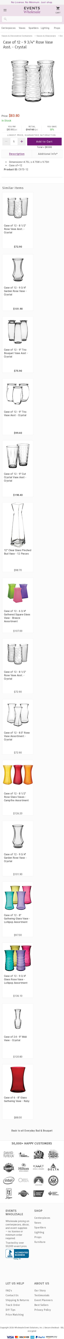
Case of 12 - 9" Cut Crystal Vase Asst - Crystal (15, 477)
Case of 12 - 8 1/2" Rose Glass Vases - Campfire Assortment (16, 797)
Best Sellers (41, 1305)
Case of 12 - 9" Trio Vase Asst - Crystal (15, 413)
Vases (22, 28)
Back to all (32, 1130)
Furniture (40, 1242)
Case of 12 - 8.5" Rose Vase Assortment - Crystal (17, 736)
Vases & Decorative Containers (17, 36)
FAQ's (9, 1290)
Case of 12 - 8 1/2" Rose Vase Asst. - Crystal (15, 229)
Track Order (13, 1305)
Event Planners (43, 1300)
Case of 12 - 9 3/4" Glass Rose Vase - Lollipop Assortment (16, 979)
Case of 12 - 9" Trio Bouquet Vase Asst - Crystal (16, 353)
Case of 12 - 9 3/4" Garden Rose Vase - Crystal (15, 291)
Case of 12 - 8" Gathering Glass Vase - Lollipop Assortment (17, 919)
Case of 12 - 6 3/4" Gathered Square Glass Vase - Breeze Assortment (17, 616)
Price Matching (15, 1314)
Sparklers (34, 28)
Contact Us (12, 1295)
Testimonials (42, 1295)
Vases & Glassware (46, 36)
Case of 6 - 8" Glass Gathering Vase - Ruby (16, 1099)
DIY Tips (10, 1309)
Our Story (40, 1290)
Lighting (45, 28)
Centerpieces (8, 28)
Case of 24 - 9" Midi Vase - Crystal (15, 1038)
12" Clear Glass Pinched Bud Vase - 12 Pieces (17, 552)
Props (57, 28)
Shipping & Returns (17, 1300)
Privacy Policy (42, 1309)
